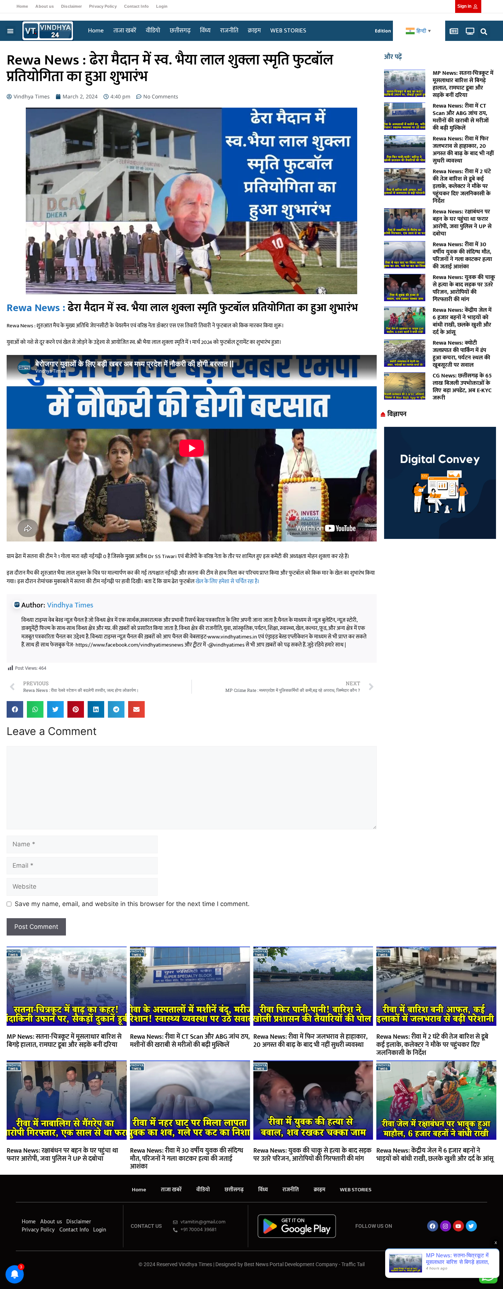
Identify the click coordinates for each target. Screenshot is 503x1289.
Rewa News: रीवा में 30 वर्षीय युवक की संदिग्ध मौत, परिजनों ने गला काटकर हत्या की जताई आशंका (462, 256)
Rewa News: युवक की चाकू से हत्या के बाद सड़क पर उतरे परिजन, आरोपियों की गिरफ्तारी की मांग (464, 288)
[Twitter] (471, 1225)
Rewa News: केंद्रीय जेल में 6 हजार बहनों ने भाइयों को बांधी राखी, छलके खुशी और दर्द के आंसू (462, 321)
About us (44, 6)
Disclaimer (71, 6)
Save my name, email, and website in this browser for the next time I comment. (132, 903)
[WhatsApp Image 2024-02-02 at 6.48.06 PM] (440, 536)
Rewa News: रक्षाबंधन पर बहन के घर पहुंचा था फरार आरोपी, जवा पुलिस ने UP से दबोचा (462, 223)
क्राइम (254, 30)
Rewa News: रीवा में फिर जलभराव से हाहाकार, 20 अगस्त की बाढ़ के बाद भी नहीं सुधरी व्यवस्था (463, 150)
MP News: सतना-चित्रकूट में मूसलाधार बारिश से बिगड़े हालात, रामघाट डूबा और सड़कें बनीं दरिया (463, 84)
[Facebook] (432, 1225)
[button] (10, 31)
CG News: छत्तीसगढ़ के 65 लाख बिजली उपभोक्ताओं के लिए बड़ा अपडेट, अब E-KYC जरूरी (462, 387)
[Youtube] (458, 1225)
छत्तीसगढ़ (180, 30)
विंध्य (205, 30)
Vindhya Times (70, 605)
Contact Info (136, 6)
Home (22, 6)
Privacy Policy (102, 6)
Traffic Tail (353, 1264)
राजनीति (229, 30)
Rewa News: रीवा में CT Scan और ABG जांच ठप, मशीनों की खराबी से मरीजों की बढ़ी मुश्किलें (461, 117)
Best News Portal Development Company (291, 1264)
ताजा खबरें (124, 30)
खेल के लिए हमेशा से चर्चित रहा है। (228, 581)
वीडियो (153, 30)
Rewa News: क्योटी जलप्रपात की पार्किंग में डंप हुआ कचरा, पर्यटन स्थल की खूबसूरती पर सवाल (461, 354)
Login (162, 6)
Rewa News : (36, 308)
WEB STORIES (288, 30)
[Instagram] (445, 1225)
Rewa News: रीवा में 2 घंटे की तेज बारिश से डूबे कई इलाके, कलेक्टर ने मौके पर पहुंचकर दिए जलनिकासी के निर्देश (462, 186)
